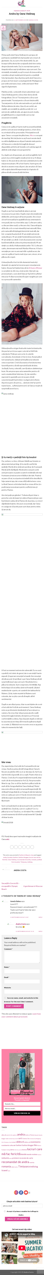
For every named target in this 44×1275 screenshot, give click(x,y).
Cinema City (25, 1138)
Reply (40, 917)
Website (7, 988)
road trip (31, 1162)
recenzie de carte (26, 1158)
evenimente (35, 1142)
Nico (32, 135)
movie (23, 1154)
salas (12, 1167)
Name (7, 967)
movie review (32, 1154)
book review (9, 1138)
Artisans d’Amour (35, 268)
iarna (12, 1150)
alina (3, 1135)
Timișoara (23, 862)
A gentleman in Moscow (32, 886)
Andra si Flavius (29, 1135)
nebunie (5, 1158)
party (10, 1158)
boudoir (9, 857)
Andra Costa (33, 20)
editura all (27, 1142)
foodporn (4, 1150)
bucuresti (15, 1138)
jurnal (20, 1149)
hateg (8, 1149)
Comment (8, 949)
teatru (16, 1167)
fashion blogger (24, 857)
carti (20, 1138)
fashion (15, 857)
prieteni (15, 1158)
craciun (13, 1142)
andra (5, 857)
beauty (36, 1135)
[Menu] (3, 3)
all (5, 1135)
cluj (10, 1142)
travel (4, 1170)
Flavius (39, 1145)
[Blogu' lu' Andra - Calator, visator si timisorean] (22, 3)
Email (6, 977)
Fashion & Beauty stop (22, 11)
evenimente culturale (8, 1145)
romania (33, 859)
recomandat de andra (24, 859)
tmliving (29, 862)
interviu (16, 1149)
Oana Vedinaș (12, 859)
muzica (39, 1154)
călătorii (20, 1141)
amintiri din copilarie (11, 1135)
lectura (24, 1150)
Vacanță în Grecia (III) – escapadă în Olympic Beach (11, 886)
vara (9, 1170)
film (35, 1145)
